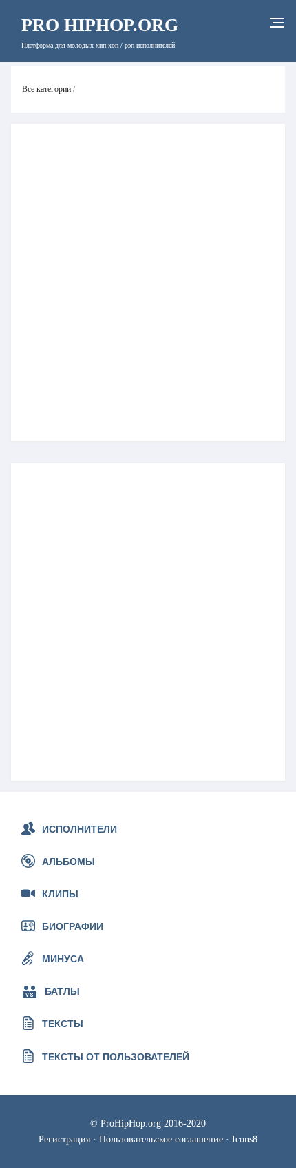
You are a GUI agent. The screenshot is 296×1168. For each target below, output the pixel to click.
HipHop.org (99, 25)
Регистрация (64, 1139)
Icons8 (244, 1139)
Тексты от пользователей (115, 1056)
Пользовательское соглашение (161, 1139)
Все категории (46, 89)
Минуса (63, 958)
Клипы (60, 893)
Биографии (72, 926)
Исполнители (79, 829)
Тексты (62, 1023)
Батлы (62, 991)
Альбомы (68, 861)
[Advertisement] (148, 282)
